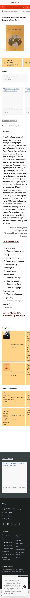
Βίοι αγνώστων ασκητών (17, 372)
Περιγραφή (6, 131)
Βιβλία (11, 126)
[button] (4, 112)
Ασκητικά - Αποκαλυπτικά (12, 11)
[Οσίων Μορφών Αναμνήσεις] (6, 335)
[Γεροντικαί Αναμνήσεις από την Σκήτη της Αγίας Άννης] (14, 474)
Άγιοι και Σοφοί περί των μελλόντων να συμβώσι (12, 109)
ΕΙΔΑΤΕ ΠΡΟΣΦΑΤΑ (7, 458)
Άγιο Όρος (18, 126)
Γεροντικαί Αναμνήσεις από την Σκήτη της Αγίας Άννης (14, 487)
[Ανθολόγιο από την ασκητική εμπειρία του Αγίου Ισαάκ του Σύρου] (6, 417)
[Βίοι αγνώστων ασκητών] (6, 367)
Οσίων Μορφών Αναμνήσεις (17, 344)
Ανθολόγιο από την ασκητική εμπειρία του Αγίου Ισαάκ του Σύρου (17, 415)
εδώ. (12, 593)
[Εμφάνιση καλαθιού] (27, 7)
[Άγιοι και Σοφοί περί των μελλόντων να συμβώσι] (13, 97)
